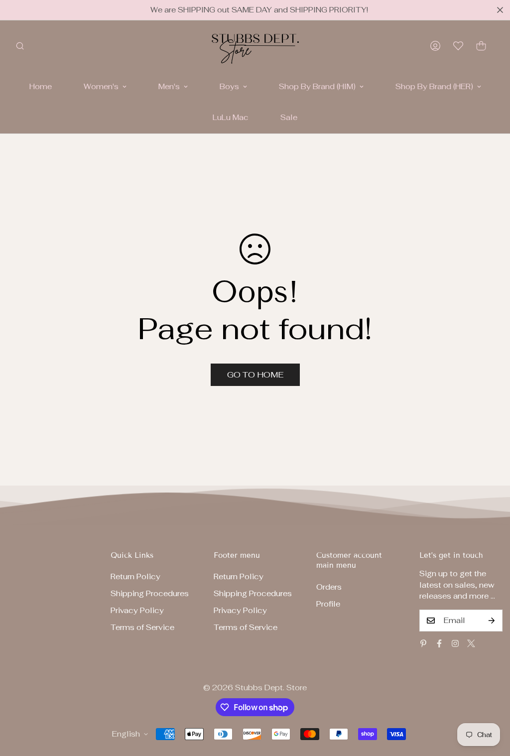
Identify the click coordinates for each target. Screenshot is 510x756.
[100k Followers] (455, 643)
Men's (169, 86)
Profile (328, 604)
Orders (329, 587)
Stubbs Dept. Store (271, 687)
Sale (288, 117)
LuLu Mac (231, 117)
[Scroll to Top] (490, 701)
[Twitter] (471, 643)
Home (40, 86)
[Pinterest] (423, 643)
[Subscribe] (492, 620)
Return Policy (135, 576)
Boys (229, 86)
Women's (101, 86)
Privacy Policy (137, 610)
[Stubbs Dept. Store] (255, 45)
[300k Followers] (439, 643)
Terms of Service (142, 627)
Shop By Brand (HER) (434, 86)
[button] (481, 45)
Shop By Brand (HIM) (317, 86)
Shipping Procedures (150, 593)
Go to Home (255, 375)
